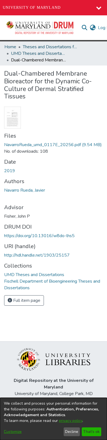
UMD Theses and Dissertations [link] (38, 53)
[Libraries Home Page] (53, 359)
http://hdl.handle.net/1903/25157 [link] (37, 255)
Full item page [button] (26, 300)
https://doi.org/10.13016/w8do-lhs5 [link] (39, 236)
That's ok (91, 431)
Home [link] (10, 47)
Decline (71, 431)
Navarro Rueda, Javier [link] (24, 190)
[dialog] (53, 419)
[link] (53, 145)
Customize (13, 431)
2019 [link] (9, 171)
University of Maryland (32, 7)
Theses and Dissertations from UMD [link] (50, 47)
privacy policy (70, 420)
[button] (40, 27)
